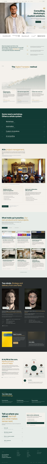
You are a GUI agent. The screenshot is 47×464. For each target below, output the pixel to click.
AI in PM (22, 1)
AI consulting (18, 455)
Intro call (43, 1)
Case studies (25, 1)
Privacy (34, 462)
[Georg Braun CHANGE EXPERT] (30, 374)
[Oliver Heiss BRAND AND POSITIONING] (26, 371)
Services (20, 1)
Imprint (31, 462)
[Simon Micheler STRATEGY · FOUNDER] (26, 365)
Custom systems (18, 454)
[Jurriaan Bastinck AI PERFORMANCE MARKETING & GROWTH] (37, 374)
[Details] (44, 122)
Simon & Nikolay (29, 455)
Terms (36, 462)
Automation (18, 453)
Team (28, 1)
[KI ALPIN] (8, 452)
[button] (9, 239)
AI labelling (31, 1)
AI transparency (40, 462)
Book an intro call (5, 206)
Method (17, 1)
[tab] (4, 228)
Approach (14, 1)
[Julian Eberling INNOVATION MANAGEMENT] (41, 371)
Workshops (18, 452)
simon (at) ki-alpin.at (32, 425)
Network (28, 456)
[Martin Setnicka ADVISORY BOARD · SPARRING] (34, 362)
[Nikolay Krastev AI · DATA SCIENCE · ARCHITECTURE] (41, 365)
